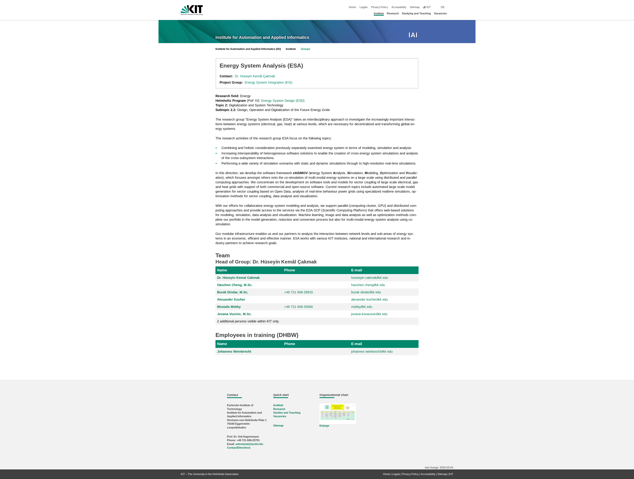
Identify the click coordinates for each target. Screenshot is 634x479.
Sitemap (415, 7)
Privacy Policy (379, 7)
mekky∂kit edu (361, 307)
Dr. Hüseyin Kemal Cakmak (238, 277)
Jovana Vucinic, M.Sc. (234, 314)
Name (222, 270)
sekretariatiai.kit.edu (249, 444)
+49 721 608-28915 (298, 292)
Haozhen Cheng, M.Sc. (234, 285)
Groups (305, 49)
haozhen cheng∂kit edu (368, 285)
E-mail (356, 270)
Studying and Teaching (416, 13)
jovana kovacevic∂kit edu (369, 314)
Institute (379, 13)
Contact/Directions (238, 447)
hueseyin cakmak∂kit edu (369, 277)
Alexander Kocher (231, 299)
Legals (364, 7)
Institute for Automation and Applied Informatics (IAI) (248, 49)
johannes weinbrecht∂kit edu (372, 351)
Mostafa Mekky (229, 307)
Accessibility (398, 7)
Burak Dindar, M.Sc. (232, 292)
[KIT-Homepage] (192, 10)
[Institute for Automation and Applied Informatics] (413, 35)
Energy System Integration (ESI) (268, 82)
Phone (289, 270)
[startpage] (452, 13)
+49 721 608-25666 (298, 307)
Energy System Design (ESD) (283, 100)
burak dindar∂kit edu (366, 292)
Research (393, 13)
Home (352, 7)
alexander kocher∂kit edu (369, 299)
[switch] (452, 7)
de (443, 7)
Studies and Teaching (286, 412)
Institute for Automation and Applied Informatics (262, 37)
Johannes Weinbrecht (234, 351)
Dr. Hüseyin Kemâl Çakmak (255, 76)
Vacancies (440, 13)
